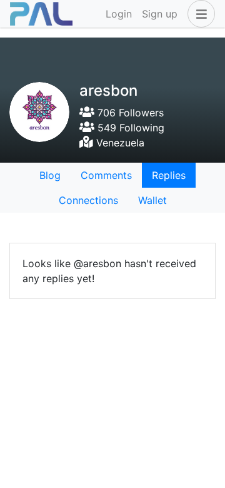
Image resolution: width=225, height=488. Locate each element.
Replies (169, 175)
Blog (50, 175)
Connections (88, 200)
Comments (106, 175)
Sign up (160, 14)
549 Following (129, 127)
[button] (198, 14)
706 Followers (129, 112)
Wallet (152, 200)
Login (119, 14)
